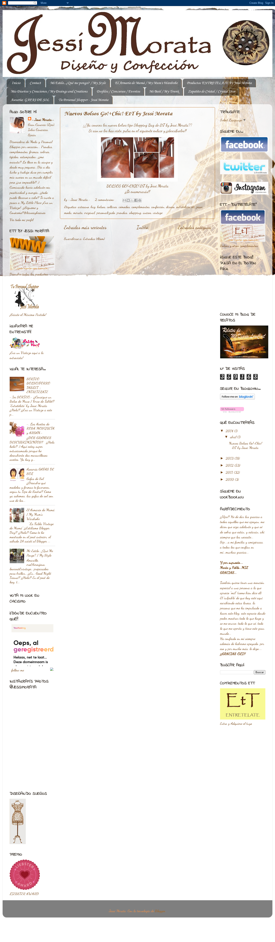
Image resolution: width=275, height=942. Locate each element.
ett (193, 207)
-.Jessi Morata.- (43, 119)
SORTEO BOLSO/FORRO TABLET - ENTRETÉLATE (38, 385)
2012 (230, 465)
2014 (230, 431)
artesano (83, 207)
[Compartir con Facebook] (136, 200)
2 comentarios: (105, 199)
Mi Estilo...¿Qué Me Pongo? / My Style (40, 552)
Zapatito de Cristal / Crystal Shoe (211, 91)
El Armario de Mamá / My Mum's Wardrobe (146, 83)
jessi (199, 207)
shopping (135, 212)
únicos (147, 212)
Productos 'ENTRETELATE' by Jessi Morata (219, 83)
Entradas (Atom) (94, 238)
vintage (157, 212)
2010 (230, 479)
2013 (230, 458)
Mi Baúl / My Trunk (164, 91)
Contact (35, 83)
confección (157, 207)
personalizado (106, 212)
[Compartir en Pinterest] (140, 200)
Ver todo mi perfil (21, 219)
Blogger (160, 911)
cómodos (124, 207)
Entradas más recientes (85, 227)
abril (233, 437)
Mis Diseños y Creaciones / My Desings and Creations (49, 91)
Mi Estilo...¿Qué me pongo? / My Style (78, 83)
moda (67, 212)
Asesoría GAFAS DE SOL (40, 471)
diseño (170, 207)
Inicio (16, 83)
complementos (141, 207)
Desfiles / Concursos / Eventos (118, 91)
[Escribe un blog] (128, 200)
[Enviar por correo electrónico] (124, 200)
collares (112, 207)
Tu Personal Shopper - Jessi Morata (83, 100)
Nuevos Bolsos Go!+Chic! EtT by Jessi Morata (118, 113)
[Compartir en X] (132, 200)
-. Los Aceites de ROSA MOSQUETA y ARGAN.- (41, 428)
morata (78, 212)
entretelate (183, 207)
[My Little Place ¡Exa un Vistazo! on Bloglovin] (237, 398)
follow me (17, 670)
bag (93, 207)
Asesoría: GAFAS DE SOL (30, 100)
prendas (122, 212)
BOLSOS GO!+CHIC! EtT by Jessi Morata (137, 186)
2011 (230, 472)
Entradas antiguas (194, 227)
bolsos (101, 207)
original (89, 212)
